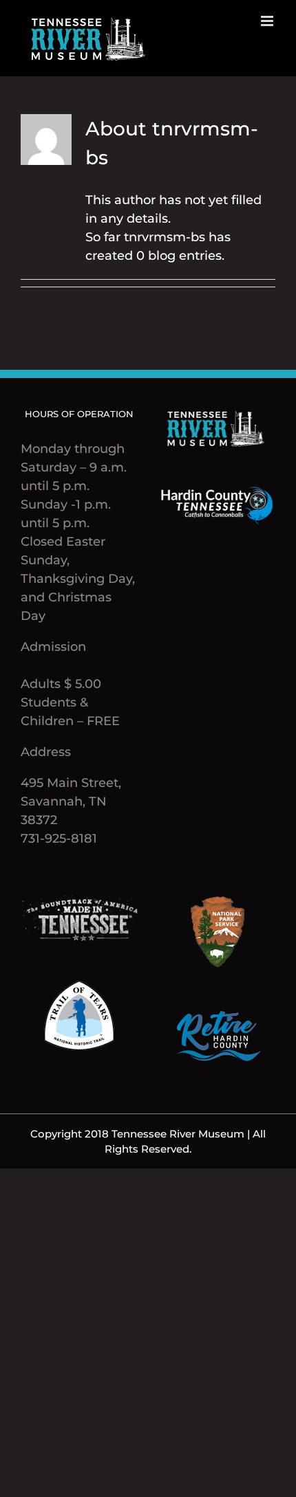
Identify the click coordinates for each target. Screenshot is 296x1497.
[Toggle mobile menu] (268, 21)
